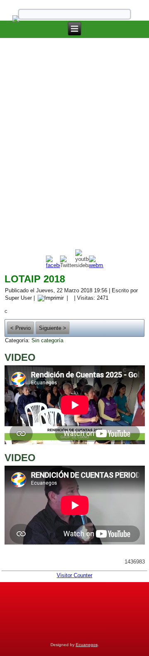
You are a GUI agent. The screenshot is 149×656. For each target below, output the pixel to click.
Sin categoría (47, 340)
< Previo (20, 328)
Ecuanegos (87, 644)
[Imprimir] (50, 297)
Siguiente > (52, 328)
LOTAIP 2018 (35, 278)
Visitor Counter (74, 575)
